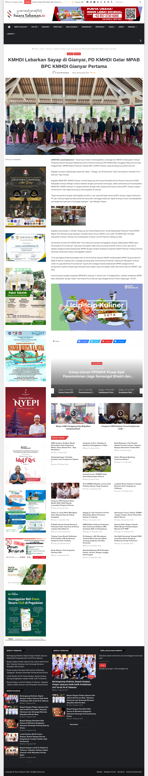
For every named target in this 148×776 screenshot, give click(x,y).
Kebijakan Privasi (110, 772)
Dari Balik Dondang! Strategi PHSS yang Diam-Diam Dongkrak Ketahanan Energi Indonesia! (128, 538)
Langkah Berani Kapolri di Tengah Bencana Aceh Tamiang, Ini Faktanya (127, 486)
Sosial (111, 27)
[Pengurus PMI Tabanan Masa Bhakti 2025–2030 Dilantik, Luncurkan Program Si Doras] (65, 491)
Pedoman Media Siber (134, 772)
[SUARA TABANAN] (27, 14)
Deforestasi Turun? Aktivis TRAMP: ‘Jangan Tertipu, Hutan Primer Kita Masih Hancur (128, 515)
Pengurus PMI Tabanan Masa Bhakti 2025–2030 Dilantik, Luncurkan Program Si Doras (62, 503)
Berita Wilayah (20, 27)
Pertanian (100, 27)
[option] (97, 374)
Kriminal (131, 27)
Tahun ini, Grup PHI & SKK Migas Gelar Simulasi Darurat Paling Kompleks (64, 515)
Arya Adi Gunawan (63, 73)
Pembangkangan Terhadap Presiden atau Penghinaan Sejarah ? (64, 459)
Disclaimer (121, 772)
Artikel (42, 49)
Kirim (102, 665)
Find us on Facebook (13, 159)
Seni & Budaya (71, 27)
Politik (34, 27)
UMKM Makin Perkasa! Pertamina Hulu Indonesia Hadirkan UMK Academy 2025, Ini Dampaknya (96, 527)
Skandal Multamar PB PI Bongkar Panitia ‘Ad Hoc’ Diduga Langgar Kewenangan (96, 552)
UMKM (120, 27)
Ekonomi (45, 27)
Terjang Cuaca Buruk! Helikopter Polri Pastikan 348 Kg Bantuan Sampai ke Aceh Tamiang (64, 538)
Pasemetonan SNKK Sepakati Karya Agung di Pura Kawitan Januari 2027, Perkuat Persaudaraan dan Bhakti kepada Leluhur (96, 376)
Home (35, 49)
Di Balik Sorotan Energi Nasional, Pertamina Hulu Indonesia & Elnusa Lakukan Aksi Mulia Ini (65, 527)
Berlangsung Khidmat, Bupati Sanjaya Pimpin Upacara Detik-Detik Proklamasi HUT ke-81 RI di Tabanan (34, 698)
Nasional (49, 49)
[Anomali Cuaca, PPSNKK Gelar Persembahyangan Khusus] (97, 464)
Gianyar (70, 54)
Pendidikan (86, 27)
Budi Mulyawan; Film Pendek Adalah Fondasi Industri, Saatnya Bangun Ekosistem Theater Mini (127, 445)
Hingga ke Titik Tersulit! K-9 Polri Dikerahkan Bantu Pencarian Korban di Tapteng (96, 515)
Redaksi (99, 772)
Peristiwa (57, 27)
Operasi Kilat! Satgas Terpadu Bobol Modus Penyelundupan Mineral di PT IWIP (126, 527)
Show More (74, 724)
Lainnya (10, 34)
